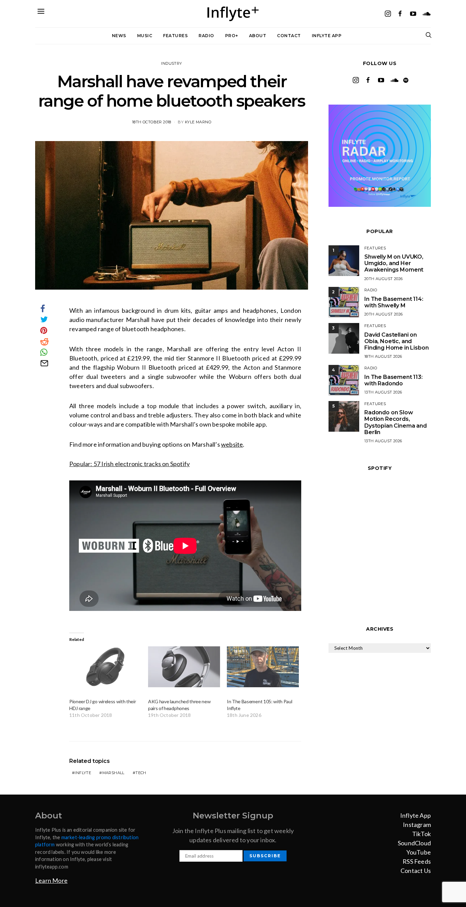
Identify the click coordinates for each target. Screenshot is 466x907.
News (119, 35)
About (257, 35)
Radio (206, 35)
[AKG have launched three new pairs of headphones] (184, 667)
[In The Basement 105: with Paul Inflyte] (263, 667)
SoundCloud (414, 843)
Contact (289, 35)
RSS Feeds (417, 861)
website (232, 444)
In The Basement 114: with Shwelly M (393, 302)
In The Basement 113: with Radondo (393, 380)
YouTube (418, 852)
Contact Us (416, 870)
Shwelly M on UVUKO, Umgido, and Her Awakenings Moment (393, 263)
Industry (171, 63)
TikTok (421, 833)
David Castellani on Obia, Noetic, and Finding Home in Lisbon (396, 341)
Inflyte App (327, 35)
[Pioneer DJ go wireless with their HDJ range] (105, 667)
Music (144, 35)
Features (175, 35)
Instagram (417, 824)
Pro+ (231, 35)
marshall (113, 772)
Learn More (51, 880)
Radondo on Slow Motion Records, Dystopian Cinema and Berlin (395, 422)
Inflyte (83, 772)
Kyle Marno (198, 122)
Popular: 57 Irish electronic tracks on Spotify (129, 463)
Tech (140, 772)
